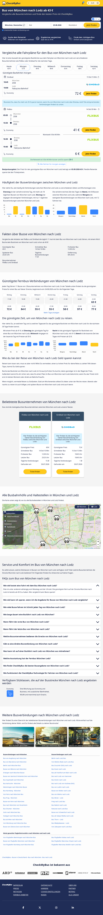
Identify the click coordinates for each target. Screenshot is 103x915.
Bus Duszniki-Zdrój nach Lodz (62, 765)
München (82, 507)
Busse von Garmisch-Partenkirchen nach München (20, 776)
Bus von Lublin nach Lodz (60, 787)
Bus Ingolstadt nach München (13, 780)
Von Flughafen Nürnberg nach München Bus (18, 845)
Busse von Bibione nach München (14, 769)
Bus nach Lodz (47, 857)
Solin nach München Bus (11, 812)
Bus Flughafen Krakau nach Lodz (63, 837)
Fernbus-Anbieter (20, 895)
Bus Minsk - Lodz (57, 798)
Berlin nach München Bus (12, 765)
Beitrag (72, 892)
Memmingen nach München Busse (15, 787)
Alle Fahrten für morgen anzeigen (53, 164)
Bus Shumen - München (11, 809)
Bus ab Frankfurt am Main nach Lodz (64, 773)
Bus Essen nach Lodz (59, 769)
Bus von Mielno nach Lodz (61, 794)
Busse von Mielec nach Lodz (61, 791)
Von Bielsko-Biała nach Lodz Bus (63, 762)
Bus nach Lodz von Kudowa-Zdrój (63, 783)
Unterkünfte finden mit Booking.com (16, 30)
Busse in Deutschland (19, 857)
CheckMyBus (6, 857)
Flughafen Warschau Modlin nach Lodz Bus (66, 845)
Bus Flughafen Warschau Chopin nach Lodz (66, 841)
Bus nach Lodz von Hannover (62, 776)
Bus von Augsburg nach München (14, 758)
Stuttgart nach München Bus (13, 816)
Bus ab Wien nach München (12, 819)
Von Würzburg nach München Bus (15, 823)
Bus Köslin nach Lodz (59, 780)
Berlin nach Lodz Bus (59, 758)
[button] (36, 511)
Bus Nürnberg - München (12, 791)
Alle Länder (74, 895)
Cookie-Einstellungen (50, 892)
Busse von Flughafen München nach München (19, 841)
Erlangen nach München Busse (13, 773)
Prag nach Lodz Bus (58, 801)
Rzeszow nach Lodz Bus (60, 809)
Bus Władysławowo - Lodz (60, 823)
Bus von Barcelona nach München (14, 762)
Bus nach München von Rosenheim (15, 805)
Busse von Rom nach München (13, 801)
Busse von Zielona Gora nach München (16, 827)
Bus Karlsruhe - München (12, 783)
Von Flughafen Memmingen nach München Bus (19, 837)
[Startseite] (11, 3)
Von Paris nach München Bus (13, 794)
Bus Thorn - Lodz (57, 819)
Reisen (43, 895)
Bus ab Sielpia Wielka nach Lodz (62, 816)
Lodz (95, 507)
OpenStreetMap (89, 548)
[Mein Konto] (82, 3)
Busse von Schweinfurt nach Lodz (63, 812)
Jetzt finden (91, 93)
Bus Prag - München (10, 798)
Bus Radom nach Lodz (59, 805)
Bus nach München (34, 857)
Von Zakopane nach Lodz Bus (62, 827)
